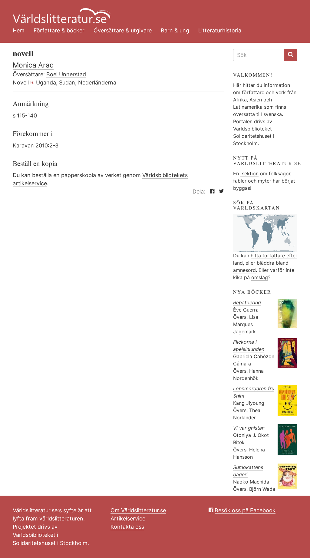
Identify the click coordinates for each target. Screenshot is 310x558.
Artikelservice (127, 518)
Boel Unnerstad (66, 74)
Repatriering (247, 302)
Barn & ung (175, 30)
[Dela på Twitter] (220, 191)
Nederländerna (97, 82)
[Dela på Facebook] (210, 191)
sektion (249, 173)
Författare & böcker (59, 30)
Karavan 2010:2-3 (35, 145)
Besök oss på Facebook (245, 510)
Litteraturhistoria (219, 30)
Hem (19, 30)
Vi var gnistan (249, 428)
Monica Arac (33, 65)
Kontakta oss (127, 526)
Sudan (67, 82)
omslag (259, 277)
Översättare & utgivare (123, 30)
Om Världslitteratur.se (138, 510)
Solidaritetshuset (253, 136)
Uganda (46, 82)
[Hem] (150, 12)
